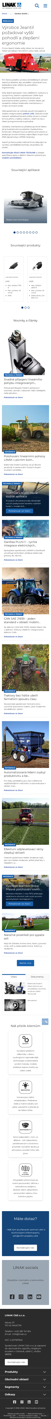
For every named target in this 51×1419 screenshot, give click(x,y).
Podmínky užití (10, 1416)
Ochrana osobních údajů (28, 1416)
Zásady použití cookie (16, 1414)
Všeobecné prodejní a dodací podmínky (25, 1417)
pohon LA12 (28, 113)
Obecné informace (35, 1414)
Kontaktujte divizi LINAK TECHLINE (18, 152)
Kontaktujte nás (25, 1248)
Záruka (43, 1416)
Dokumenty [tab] (37, 977)
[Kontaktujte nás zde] (45, 1021)
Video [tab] (14, 977)
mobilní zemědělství (11, 158)
